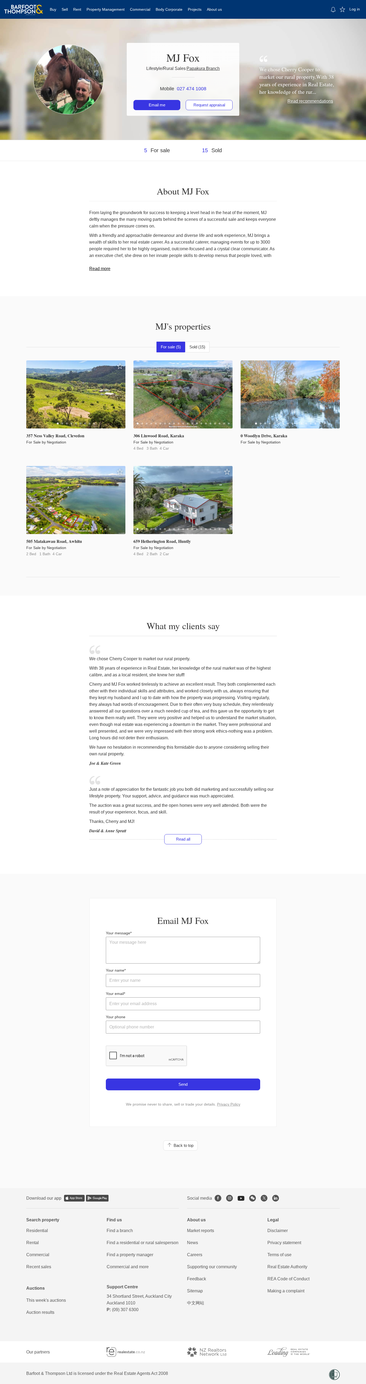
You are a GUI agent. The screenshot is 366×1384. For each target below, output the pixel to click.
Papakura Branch (203, 68)
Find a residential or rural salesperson (142, 1242)
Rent (77, 9)
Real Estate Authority (287, 1266)
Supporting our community (212, 1266)
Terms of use (279, 1254)
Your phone (115, 1017)
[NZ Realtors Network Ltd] (211, 1352)
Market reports (200, 1230)
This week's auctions (46, 1300)
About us (214, 9)
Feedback (196, 1279)
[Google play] (97, 1198)
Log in (354, 9)
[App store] (74, 1198)
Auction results (40, 1312)
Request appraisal (209, 105)
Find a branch (120, 1230)
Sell (65, 9)
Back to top (182, 1145)
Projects (194, 9)
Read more (99, 268)
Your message (118, 933)
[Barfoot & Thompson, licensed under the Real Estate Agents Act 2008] (23, 6)
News (192, 1242)
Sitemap (195, 1291)
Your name (115, 970)
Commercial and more (128, 1266)
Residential (37, 1230)
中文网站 (195, 1303)
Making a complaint (285, 1291)
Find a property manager (130, 1254)
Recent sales (38, 1266)
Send (183, 1084)
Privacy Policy (228, 1104)
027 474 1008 (191, 88)
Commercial (140, 9)
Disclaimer (277, 1230)
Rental (32, 1242)
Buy (53, 9)
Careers (194, 1254)
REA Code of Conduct (288, 1279)
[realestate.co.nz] (131, 1352)
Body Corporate (169, 9)
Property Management (106, 9)
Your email (115, 993)
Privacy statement (284, 1242)
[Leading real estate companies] (293, 1352)
